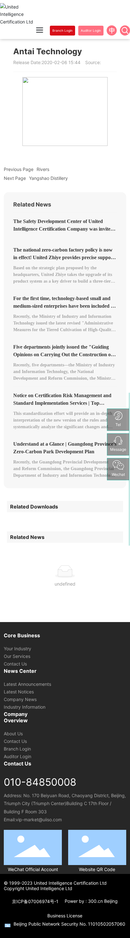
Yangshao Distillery (48, 178)
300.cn (95, 901)
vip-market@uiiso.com (39, 819)
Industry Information (24, 707)
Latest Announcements (27, 684)
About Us (13, 733)
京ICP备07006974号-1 (35, 901)
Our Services (17, 656)
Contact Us (15, 663)
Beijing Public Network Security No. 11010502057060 (69, 924)
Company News (20, 699)
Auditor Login (17, 756)
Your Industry (17, 648)
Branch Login (17, 748)
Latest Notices (19, 691)
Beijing (111, 901)
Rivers (43, 169)
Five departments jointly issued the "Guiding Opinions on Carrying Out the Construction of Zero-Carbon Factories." (62, 354)
